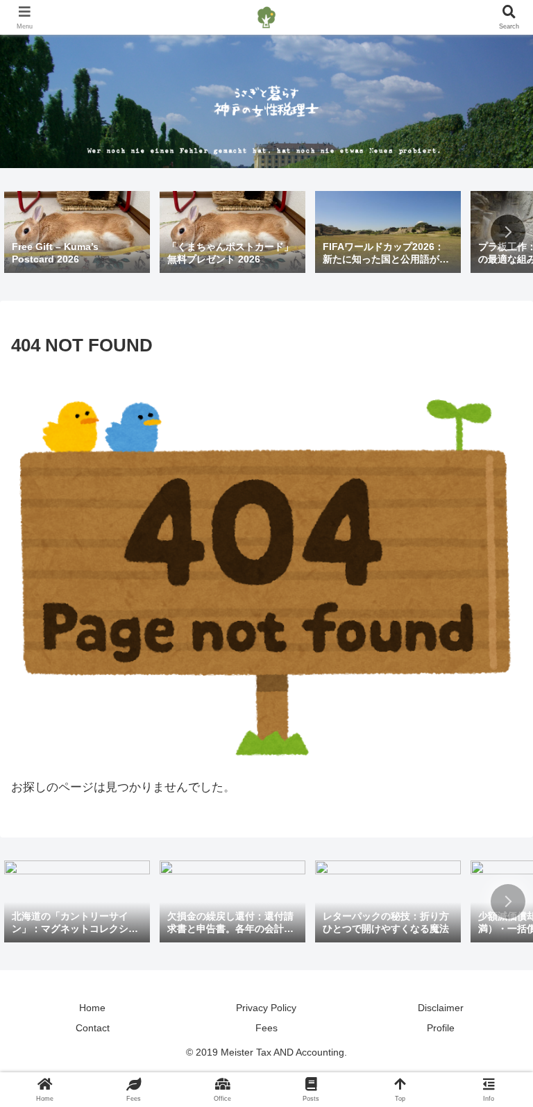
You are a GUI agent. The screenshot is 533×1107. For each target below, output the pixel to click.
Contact (93, 1027)
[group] (77, 233)
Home (92, 1007)
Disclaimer (441, 1007)
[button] (508, 232)
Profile (441, 1027)
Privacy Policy (266, 1007)
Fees (266, 1027)
